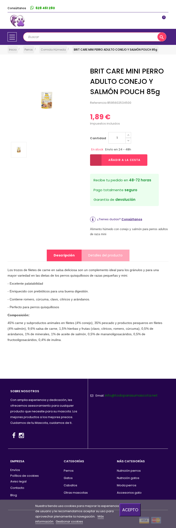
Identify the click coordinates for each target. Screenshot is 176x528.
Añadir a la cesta (124, 160)
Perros (69, 470)
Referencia (98, 103)
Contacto (17, 488)
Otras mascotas (76, 492)
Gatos (68, 478)
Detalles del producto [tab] (105, 255)
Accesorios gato (129, 492)
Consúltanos (131, 219)
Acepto (130, 510)
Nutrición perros (129, 470)
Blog (13, 495)
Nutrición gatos (128, 478)
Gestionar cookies (69, 521)
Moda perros (126, 485)
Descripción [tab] (64, 255)
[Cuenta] (163, 8)
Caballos (70, 485)
